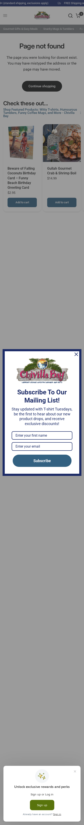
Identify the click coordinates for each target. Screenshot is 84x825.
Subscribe (42, 461)
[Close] (76, 354)
